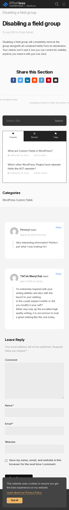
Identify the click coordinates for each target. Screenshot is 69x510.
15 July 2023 (9, 32)
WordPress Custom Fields (18, 200)
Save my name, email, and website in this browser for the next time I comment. (35, 462)
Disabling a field (9, 99)
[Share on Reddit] (34, 80)
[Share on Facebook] (13, 80)
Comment (11, 359)
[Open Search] (56, 4)
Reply (58, 227)
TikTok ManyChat (31, 276)
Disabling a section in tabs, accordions (48, 103)
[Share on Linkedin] (27, 80)
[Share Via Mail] (55, 80)
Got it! (14, 500)
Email (8, 423)
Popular (13, 137)
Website (10, 441)
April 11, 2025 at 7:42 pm (31, 281)
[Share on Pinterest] (48, 80)
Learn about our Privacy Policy (24, 492)
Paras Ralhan (26, 32)
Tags (56, 137)
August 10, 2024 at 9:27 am (33, 235)
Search (59, 120)
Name (8, 405)
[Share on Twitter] (20, 80)
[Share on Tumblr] (41, 80)
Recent (34, 137)
